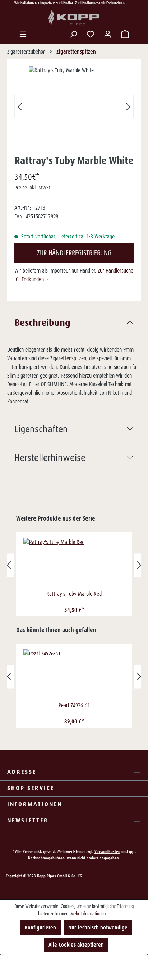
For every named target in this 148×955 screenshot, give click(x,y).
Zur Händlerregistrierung (74, 253)
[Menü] (23, 34)
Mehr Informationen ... (90, 914)
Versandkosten (107, 851)
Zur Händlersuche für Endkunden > (100, 2)
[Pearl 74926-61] (74, 674)
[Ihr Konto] (107, 34)
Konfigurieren (40, 927)
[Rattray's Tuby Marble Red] (74, 563)
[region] (74, 108)
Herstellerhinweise (49, 457)
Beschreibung (42, 322)
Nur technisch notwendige (98, 927)
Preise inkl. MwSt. (33, 187)
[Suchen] (73, 34)
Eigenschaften (41, 428)
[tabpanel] (74, 361)
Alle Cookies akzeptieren (76, 944)
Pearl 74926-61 (74, 705)
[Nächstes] (128, 106)
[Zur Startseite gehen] (74, 18)
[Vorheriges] (19, 106)
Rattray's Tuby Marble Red (74, 593)
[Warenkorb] (125, 34)
